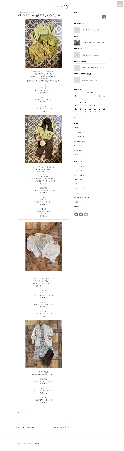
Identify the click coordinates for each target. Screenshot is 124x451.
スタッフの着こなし (80, 175)
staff (32, 12)
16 (104, 105)
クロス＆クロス (24, 413)
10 (76, 105)
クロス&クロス (81, 132)
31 (76, 115)
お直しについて (79, 155)
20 (90, 108)
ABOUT (76, 128)
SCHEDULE (78, 146)
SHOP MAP (78, 150)
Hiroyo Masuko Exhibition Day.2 (92, 42)
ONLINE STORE (79, 141)
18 (80, 108)
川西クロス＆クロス (80, 179)
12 (85, 105)
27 (90, 112)
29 (99, 112)
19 (85, 108)
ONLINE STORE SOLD (81, 197)
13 (90, 105)
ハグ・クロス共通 (79, 188)
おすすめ (77, 184)
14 (95, 105)
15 (99, 105)
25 (80, 112)
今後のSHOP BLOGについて (90, 30)
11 (80, 105)
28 (95, 112)
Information (78, 206)
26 (85, 112)
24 (76, 112)
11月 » (80, 117)
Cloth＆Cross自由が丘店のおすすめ (92, 68)
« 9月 (76, 117)
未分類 (76, 202)
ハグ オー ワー (80, 137)
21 (95, 108)
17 (76, 108)
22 (99, 108)
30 (104, 112)
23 (104, 108)
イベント (77, 193)
